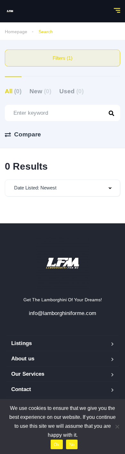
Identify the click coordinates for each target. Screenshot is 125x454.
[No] (117, 426)
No (72, 444)
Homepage (16, 31)
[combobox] (62, 188)
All (13, 91)
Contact (21, 389)
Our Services (27, 374)
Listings (21, 343)
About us (22, 359)
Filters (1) (62, 58)
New (40, 91)
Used (71, 91)
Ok (57, 444)
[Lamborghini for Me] (10, 11)
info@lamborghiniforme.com (62, 313)
